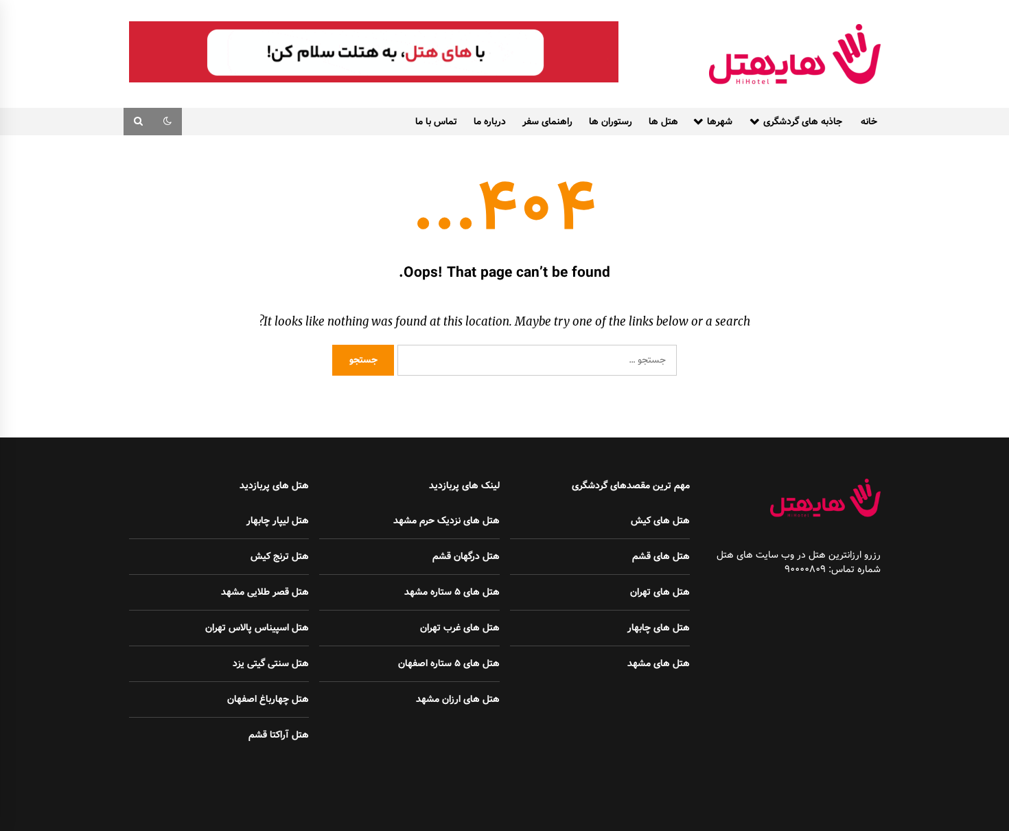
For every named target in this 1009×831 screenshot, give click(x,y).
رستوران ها (610, 121)
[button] (167, 121)
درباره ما (490, 121)
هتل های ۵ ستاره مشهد (452, 592)
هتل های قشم (661, 556)
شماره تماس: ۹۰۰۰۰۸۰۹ (833, 569)
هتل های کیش (660, 520)
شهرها (719, 121)
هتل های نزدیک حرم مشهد (446, 520)
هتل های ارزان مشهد (458, 699)
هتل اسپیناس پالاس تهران (257, 627)
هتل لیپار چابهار (277, 520)
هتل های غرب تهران (460, 627)
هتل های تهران (660, 592)
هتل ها (663, 121)
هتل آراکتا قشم (278, 734)
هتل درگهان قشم (466, 556)
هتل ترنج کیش (280, 556)
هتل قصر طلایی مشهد (265, 592)
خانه (869, 121)
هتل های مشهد (658, 663)
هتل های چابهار (658, 627)
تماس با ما (436, 121)
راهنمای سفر (547, 121)
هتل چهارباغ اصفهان (268, 699)
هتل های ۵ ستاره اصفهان (449, 663)
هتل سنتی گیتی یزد (271, 663)
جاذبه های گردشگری (802, 121)
